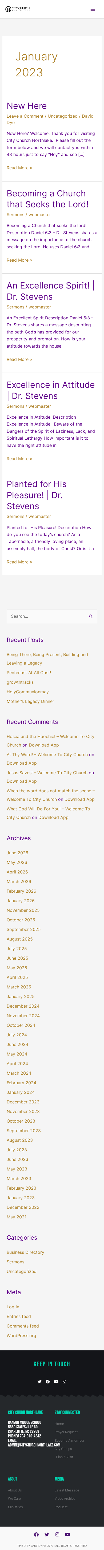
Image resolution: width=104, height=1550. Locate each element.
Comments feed (23, 1326)
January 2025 (21, 996)
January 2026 (21, 900)
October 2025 (21, 919)
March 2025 (19, 987)
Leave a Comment (25, 116)
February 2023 (21, 1188)
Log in (13, 1306)
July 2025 (17, 948)
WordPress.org (21, 1335)
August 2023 (20, 1140)
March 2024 (19, 1073)
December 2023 (23, 1101)
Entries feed (19, 1316)
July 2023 (17, 1149)
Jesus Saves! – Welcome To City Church (47, 772)
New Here (27, 106)
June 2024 (17, 1044)
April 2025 (17, 977)
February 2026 (21, 891)
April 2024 (17, 1063)
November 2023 (23, 1111)
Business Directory (25, 1252)
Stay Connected (67, 1412)
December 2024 (23, 1006)
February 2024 (21, 1082)
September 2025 (24, 929)
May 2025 (17, 967)
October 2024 (21, 1025)
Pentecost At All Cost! (29, 672)
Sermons (15, 214)
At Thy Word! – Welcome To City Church (47, 754)
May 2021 (16, 1216)
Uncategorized (63, 116)
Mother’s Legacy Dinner (30, 701)
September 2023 (24, 1130)
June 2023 (17, 1159)
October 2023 (21, 1121)
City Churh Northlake (25, 1412)
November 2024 (23, 1015)
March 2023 (19, 1178)
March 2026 (19, 881)
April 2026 (17, 872)
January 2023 (21, 1197)
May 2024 (17, 1054)
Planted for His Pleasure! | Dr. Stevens (37, 495)
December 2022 (23, 1207)
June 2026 (17, 852)
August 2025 (20, 939)
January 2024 (21, 1092)
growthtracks (20, 682)
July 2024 (17, 1034)
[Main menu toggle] (93, 9)
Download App (44, 745)
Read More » (19, 167)
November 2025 (23, 910)
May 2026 (17, 862)
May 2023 (17, 1169)
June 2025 (17, 958)
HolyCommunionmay (28, 691)
